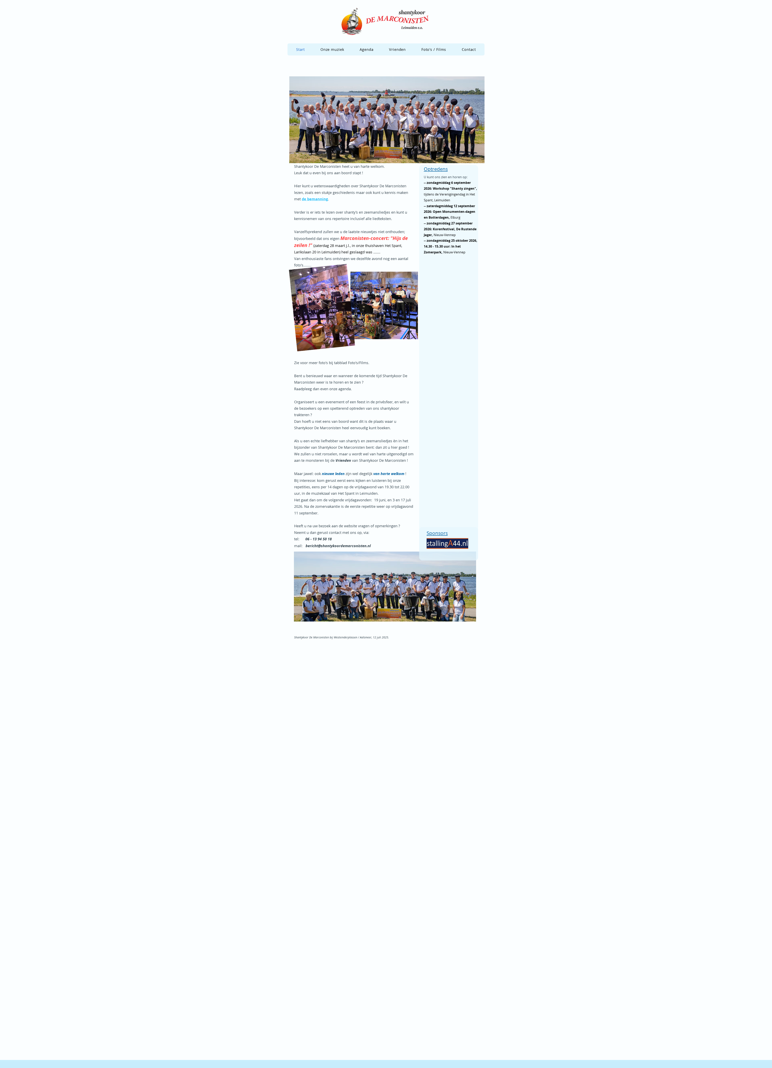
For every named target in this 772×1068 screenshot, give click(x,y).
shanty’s (351, 212)
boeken (383, 427)
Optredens (436, 169)
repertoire (340, 218)
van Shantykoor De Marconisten (371, 460)
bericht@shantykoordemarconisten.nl (338, 545)
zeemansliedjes (377, 212)
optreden (357, 408)
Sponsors (437, 533)
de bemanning (315, 199)
